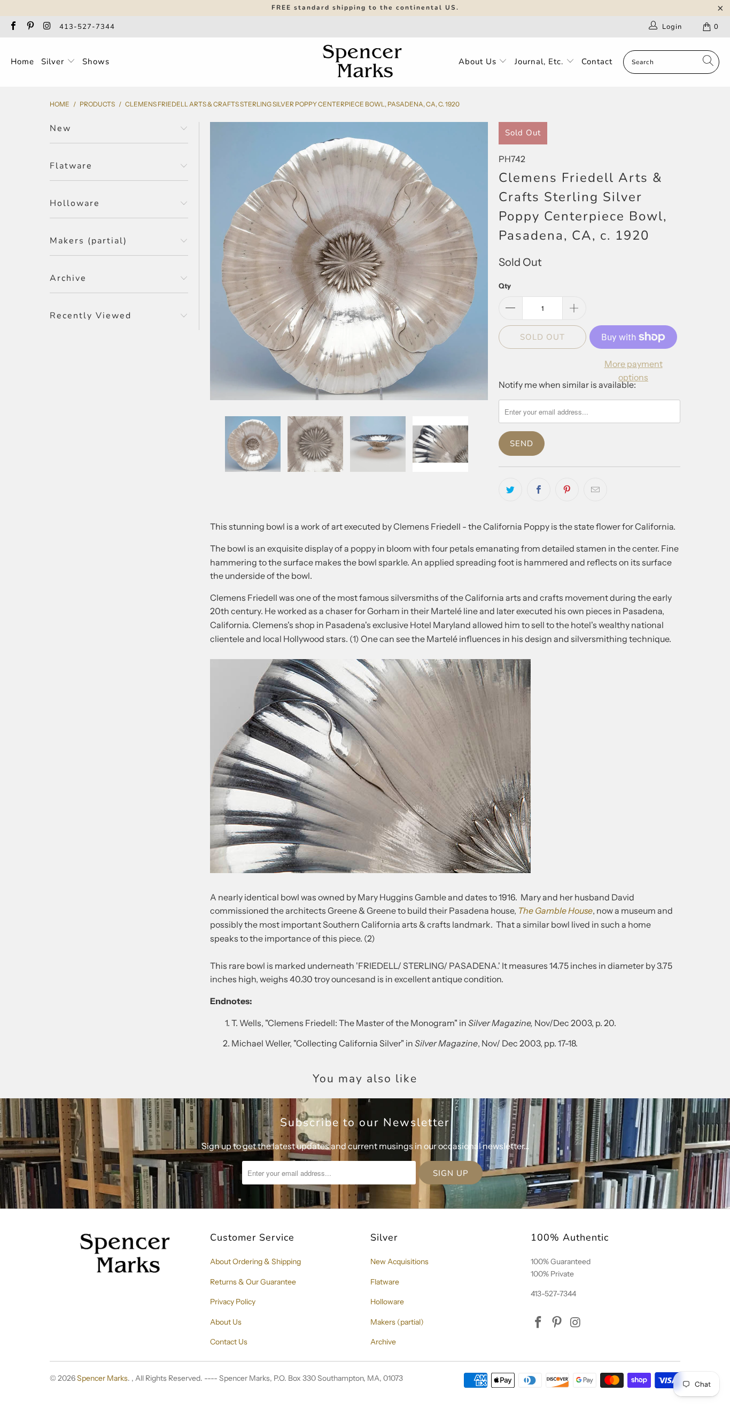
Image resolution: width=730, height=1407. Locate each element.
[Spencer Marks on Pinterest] (29, 26)
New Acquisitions (399, 1261)
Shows (96, 61)
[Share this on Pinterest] (567, 489)
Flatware (384, 1282)
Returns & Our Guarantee (253, 1282)
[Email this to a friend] (595, 489)
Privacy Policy (232, 1301)
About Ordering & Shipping (255, 1261)
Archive (383, 1342)
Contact (596, 61)
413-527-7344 (87, 27)
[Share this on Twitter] (510, 489)
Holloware (387, 1301)
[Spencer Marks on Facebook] (13, 26)
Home (22, 61)
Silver (54, 61)
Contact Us (228, 1342)
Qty (505, 285)
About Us (479, 61)
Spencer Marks (102, 1378)
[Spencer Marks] (365, 62)
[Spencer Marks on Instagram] (46, 26)
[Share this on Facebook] (538, 489)
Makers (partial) (397, 1322)
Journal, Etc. (540, 61)
